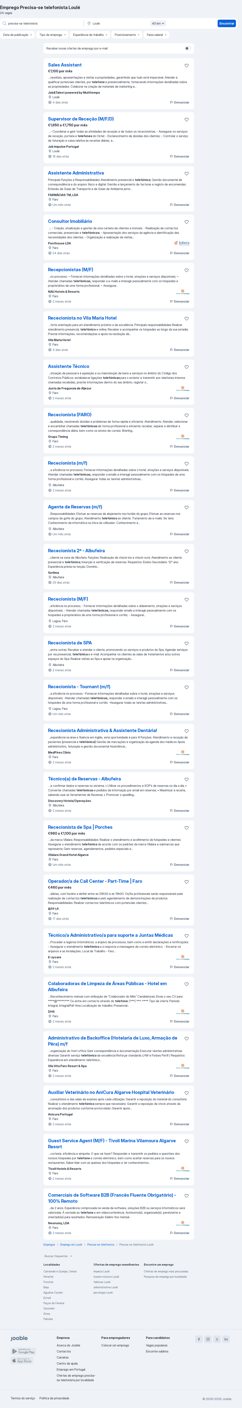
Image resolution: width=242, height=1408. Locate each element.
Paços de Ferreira (53, 1303)
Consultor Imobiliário (70, 221)
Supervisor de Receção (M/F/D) (81, 119)
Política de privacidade (54, 1398)
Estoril (47, 1297)
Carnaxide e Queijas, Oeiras (60, 1271)
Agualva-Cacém (53, 1292)
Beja (46, 1287)
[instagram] (208, 1339)
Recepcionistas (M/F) (70, 269)
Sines (46, 1313)
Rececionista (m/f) (67, 463)
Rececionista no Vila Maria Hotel (82, 318)
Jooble (226, 1399)
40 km (156, 23)
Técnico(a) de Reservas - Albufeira (84, 779)
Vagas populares (157, 1345)
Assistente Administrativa (76, 173)
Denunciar (181, 102)
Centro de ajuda (67, 1363)
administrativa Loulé (106, 1287)
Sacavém (49, 1308)
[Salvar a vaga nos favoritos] (187, 66)
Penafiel (48, 1276)
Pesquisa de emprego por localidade (165, 1276)
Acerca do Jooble (68, 1345)
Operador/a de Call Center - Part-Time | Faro (95, 881)
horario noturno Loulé (106, 1276)
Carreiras (63, 1357)
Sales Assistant (65, 65)
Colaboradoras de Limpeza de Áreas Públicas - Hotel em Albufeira (107, 986)
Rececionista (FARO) (70, 414)
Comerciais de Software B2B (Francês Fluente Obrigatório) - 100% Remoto (112, 1198)
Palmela (48, 1319)
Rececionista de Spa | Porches (80, 827)
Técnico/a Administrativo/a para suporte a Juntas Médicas (110, 935)
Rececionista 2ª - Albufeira (76, 550)
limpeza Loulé (102, 1271)
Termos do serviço (23, 1398)
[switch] (188, 48)
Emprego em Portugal (71, 1369)
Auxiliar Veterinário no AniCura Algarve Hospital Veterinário (111, 1092)
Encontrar (227, 23)
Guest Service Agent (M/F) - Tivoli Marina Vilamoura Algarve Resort (112, 1143)
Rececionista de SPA (70, 643)
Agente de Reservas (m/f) (75, 507)
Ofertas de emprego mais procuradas (166, 1271)
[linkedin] (226, 1339)
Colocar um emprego (115, 1345)
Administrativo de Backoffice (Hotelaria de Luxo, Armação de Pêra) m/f (112, 1041)
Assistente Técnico (68, 366)
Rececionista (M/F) (68, 599)
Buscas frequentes (56, 1256)
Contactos (64, 1351)
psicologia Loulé (103, 1292)
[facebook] (199, 1339)
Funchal (48, 1282)
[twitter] (217, 1339)
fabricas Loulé (102, 1282)
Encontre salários (157, 1351)
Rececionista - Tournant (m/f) (79, 686)
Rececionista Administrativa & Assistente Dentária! (102, 730)
